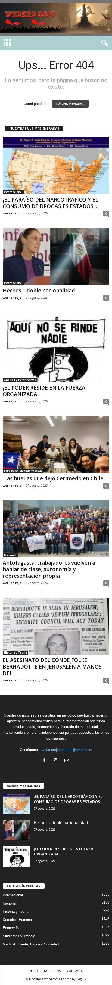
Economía (11, 928)
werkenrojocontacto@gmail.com (67, 750)
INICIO (33, 971)
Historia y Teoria (15, 652)
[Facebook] (45, 761)
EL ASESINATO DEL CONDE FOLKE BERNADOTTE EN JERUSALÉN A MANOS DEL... (52, 667)
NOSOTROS (52, 971)
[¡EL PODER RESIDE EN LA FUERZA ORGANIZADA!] (56, 347)
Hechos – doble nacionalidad (39, 290)
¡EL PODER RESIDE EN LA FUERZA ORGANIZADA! (44, 391)
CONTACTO (75, 971)
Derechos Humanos (18, 920)
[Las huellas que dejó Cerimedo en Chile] (56, 444)
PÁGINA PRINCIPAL (70, 104)
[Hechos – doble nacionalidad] (56, 256)
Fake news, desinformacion (23, 471)
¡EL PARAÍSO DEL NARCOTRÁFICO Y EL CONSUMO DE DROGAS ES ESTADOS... (50, 203)
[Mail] (67, 761)
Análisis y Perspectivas (20, 380)
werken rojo (12, 213)
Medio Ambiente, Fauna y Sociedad (31, 944)
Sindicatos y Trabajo (19, 936)
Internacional (13, 192)
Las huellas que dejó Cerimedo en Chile (53, 478)
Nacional (10, 555)
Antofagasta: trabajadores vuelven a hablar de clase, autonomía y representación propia (49, 569)
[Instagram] (56, 761)
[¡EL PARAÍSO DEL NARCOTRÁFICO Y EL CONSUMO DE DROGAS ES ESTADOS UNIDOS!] (56, 165)
